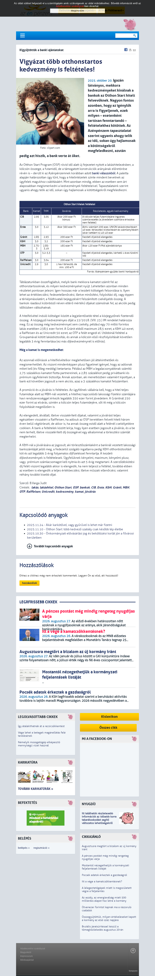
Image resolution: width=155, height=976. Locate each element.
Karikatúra (27, 762)
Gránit (117, 487)
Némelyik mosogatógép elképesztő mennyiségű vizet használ (39, 744)
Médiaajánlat (27, 960)
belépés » (24, 847)
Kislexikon (109, 717)
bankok (85, 487)
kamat (79, 491)
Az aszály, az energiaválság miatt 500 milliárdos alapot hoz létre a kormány (104, 899)
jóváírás (90, 491)
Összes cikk (108, 728)
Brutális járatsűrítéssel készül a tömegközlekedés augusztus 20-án (102, 928)
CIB (93, 487)
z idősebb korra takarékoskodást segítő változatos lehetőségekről (99, 820)
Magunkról (25, 952)
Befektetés (27, 803)
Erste (100, 487)
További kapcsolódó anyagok (53, 546)
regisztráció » (41, 847)
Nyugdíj (88, 804)
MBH (126, 487)
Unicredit (48, 491)
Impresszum (26, 956)
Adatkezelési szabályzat (32, 948)
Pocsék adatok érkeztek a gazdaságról (104, 875)
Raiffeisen (33, 491)
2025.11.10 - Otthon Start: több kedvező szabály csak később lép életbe (75, 529)
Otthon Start (62, 487)
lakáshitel (46, 487)
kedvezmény (65, 491)
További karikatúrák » (35, 789)
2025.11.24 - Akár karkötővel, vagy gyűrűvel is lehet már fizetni (69, 525)
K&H (108, 487)
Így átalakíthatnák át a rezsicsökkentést (41, 726)
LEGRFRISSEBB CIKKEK (38, 602)
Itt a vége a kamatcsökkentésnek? (102, 881)
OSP (75, 487)
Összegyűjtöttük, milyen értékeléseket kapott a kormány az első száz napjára (109, 918)
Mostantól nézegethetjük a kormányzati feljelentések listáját (105, 867)
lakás (34, 487)
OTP (22, 491)
